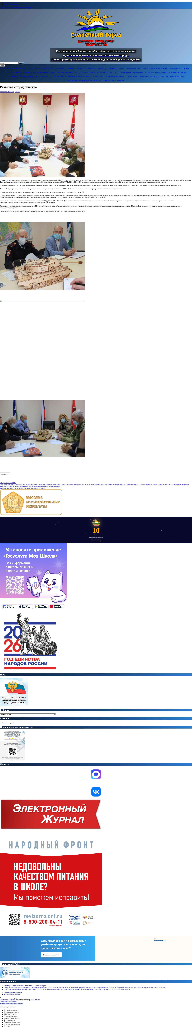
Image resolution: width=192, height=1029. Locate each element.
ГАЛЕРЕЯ (70, 68)
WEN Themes (35, 1000)
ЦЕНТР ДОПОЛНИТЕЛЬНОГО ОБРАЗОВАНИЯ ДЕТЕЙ (146, 68)
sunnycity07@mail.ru (11, 4)
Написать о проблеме (51, 955)
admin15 (17, 92)
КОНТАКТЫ (60, 68)
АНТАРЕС (186, 68)
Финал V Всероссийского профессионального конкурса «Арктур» (22, 488)
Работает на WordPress (7, 1000)
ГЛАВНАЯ (6, 68)
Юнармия (3, 483)
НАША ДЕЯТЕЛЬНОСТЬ (86, 68)
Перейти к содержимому (8, 1001)
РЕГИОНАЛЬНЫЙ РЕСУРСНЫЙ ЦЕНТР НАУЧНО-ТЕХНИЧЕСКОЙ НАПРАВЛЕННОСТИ (113, 72)
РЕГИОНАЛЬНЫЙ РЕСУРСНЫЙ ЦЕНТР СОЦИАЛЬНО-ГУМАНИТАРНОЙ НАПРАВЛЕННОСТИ (41, 72)
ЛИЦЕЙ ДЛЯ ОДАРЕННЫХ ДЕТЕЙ (111, 68)
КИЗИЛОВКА (175, 68)
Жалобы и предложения (12, 994)
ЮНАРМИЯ (11, 483)
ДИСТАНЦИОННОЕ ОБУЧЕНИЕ (112, 76)
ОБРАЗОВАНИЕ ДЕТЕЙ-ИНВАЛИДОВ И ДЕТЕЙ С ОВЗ (147, 76)
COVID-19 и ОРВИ (177, 76)
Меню (2, 65)
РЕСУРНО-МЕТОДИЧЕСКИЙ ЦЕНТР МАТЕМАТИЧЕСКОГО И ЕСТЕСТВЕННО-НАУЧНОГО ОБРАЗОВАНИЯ (48, 76)
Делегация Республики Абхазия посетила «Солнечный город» (25, 986)
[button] (11, 1003)
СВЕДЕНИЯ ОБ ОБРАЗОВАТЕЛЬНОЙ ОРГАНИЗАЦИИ (32, 68)
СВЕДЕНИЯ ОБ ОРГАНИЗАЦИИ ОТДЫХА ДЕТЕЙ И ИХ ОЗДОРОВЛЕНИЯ (96, 80)
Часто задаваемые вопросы (13, 993)
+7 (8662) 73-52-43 (10, 2)
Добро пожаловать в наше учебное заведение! (15, 7)
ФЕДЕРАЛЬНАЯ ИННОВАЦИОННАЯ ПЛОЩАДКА (167, 72)
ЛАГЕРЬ (94, 76)
